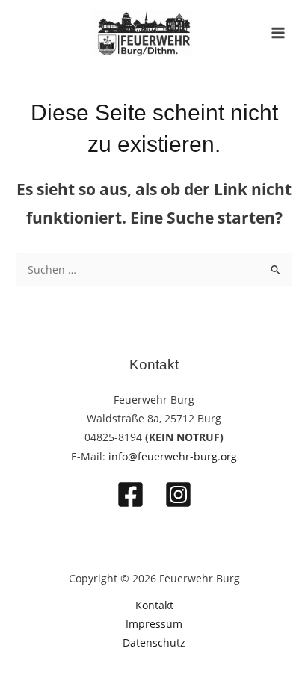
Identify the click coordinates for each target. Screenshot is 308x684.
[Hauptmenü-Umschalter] (278, 33)
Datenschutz (154, 642)
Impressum (154, 624)
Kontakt (154, 605)
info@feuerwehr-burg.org (172, 456)
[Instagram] (178, 494)
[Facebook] (130, 494)
